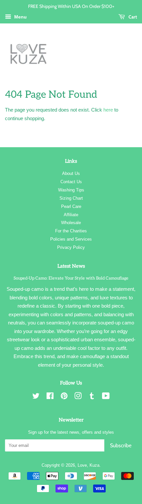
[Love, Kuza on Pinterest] (64, 397)
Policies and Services (71, 239)
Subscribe (120, 445)
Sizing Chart (71, 198)
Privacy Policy (71, 247)
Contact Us (71, 181)
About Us (71, 173)
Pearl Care (71, 206)
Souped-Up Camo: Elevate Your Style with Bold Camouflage (71, 278)
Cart (132, 16)
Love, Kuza (88, 465)
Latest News (71, 266)
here (108, 110)
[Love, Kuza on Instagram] (78, 397)
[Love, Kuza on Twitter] (36, 397)
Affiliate (71, 214)
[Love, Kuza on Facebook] (50, 397)
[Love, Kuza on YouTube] (106, 397)
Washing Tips (71, 189)
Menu (20, 16)
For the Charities (71, 230)
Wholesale (71, 222)
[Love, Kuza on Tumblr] (91, 397)
